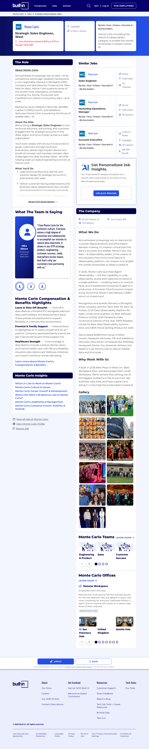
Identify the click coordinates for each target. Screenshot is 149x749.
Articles (67, 6)
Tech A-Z (101, 718)
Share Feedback (105, 693)
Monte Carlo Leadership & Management (39, 401)
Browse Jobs (103, 712)
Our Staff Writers (50, 699)
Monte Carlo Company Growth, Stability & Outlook (40, 407)
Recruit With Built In (78, 688)
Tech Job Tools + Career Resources (108, 706)
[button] (19, 286)
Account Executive (90, 139)
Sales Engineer (88, 80)
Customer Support (106, 688)
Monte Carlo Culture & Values (32, 387)
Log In (105, 6)
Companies (40, 6)
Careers (45, 693)
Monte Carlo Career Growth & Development (41, 391)
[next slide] (89, 564)
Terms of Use (84, 735)
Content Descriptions (52, 704)
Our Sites (130, 688)
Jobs (54, 6)
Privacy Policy (71, 735)
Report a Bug (103, 699)
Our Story (47, 688)
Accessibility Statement (41, 735)
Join (96, 6)
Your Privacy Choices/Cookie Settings (104, 735)
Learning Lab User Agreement (21, 735)
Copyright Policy (59, 735)
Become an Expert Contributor (77, 695)
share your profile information (79, 667)
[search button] (89, 5)
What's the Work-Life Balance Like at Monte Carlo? (41, 396)
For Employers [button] (124, 6)
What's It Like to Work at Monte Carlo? (38, 383)
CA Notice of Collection (125, 735)
